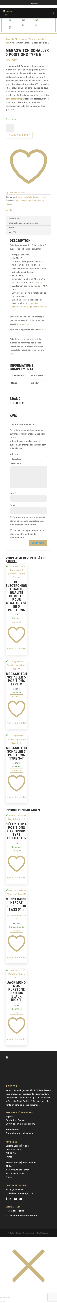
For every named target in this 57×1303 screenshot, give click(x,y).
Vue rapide (16, 622)
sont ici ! (40, 282)
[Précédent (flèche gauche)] (1, 1301)
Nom (13, 493)
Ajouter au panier (19, 135)
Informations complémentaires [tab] (23, 223)
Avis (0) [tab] (12, 232)
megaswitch (31, 201)
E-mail (14, 505)
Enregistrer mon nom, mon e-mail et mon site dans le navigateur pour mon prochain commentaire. (27, 521)
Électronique (21, 39)
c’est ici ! (26, 324)
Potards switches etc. (37, 197)
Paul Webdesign (43, 1233)
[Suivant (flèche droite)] (4, 1301)
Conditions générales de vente (22, 1215)
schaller (40, 201)
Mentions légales (16, 1211)
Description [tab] (13, 218)
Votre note (15, 454)
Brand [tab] (11, 227)
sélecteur (10, 204)
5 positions (20, 201)
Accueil (9, 39)
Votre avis (15, 464)
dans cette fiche (13, 99)
